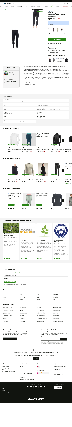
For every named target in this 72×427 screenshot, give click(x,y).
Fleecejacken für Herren (7, 315)
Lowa (4, 299)
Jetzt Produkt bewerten (52, 16)
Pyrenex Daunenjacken (41, 313)
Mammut (38, 299)
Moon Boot (22, 296)
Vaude (38, 297)
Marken (57, 6)
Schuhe (6, 6)
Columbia (38, 294)
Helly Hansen (22, 297)
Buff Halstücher (56, 318)
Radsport (39, 6)
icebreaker (51, 11)
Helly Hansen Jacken (41, 315)
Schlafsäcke (5, 321)
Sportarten (46, 6)
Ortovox (4, 294)
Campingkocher (23, 307)
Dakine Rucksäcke (40, 321)
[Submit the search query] (61, 4)
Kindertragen (22, 321)
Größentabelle (65, 33)
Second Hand (52, 6)
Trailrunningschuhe (23, 313)
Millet (21, 294)
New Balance (55, 294)
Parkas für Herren (6, 313)
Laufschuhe (22, 315)
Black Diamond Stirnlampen (42, 318)
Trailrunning (19, 6)
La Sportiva (5, 297)
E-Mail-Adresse (44, 336)
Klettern (25, 6)
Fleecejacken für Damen (8, 310)
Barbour (21, 299)
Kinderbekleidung (40, 307)
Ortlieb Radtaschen (57, 315)
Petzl (54, 299)
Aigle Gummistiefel (40, 310)
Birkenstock (55, 297)
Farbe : (50, 26)
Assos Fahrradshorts (57, 307)
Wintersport (32, 6)
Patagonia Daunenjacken (58, 321)
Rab (4, 296)
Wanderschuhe (23, 312)
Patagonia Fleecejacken (41, 312)
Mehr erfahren (51, 24)
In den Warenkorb (57, 39)
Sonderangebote (65, 6)
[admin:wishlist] (67, 39)
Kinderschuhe (22, 318)
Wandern (12, 6)
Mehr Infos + (27, 86)
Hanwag (55, 296)
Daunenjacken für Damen (8, 307)
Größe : (49, 33)
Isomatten (5, 318)
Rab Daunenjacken (57, 310)
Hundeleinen (55, 313)
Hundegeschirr (56, 312)
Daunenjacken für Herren (8, 312)
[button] (15, 19)
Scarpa (38, 296)
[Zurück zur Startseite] (48, 9)
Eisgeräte (21, 310)
